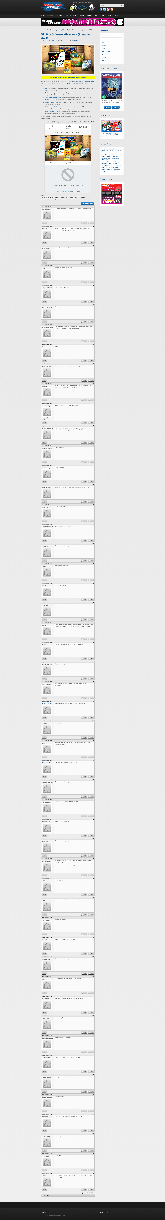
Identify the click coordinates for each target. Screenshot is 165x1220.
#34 (93, 858)
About (96, 15)
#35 (93, 878)
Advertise (68, 15)
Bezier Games (60, 199)
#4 (93, 265)
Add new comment (87, 203)
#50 (93, 1173)
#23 (93, 642)
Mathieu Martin (47, 704)
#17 (93, 524)
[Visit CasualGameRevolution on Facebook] (101, 9)
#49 (93, 1153)
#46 (93, 1094)
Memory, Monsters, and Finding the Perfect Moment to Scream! (111, 162)
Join (103, 61)
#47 (93, 1114)
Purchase (107, 107)
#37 (93, 917)
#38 (93, 937)
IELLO (62, 197)
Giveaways (55, 30)
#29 (93, 760)
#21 (93, 603)
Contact (109, 15)
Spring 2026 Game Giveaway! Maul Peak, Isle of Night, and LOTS (111, 166)
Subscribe (59, 15)
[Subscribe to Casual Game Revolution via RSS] (112, 9)
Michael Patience (47, 763)
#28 (93, 740)
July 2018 (62, 30)
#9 (93, 364)
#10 (93, 383)
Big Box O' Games (54, 197)
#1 (93, 206)
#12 (93, 426)
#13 (93, 445)
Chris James (52, 40)
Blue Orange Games (80, 197)
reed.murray (46, 406)
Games (82, 15)
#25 (93, 681)
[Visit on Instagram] (108, 9)
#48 (93, 1134)
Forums (89, 15)
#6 (93, 305)
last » (92, 1192)
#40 (93, 976)
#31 (93, 799)
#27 (93, 721)
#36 (93, 898)
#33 (93, 839)
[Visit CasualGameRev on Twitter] (104, 9)
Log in (47, 1212)
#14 (93, 465)
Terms (101, 1212)
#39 (93, 957)
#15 (93, 485)
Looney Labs (69, 197)
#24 (93, 662)
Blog (74, 15)
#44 (93, 1055)
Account (117, 15)
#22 (93, 622)
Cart (103, 15)
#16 (93, 504)
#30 (93, 780)
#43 (93, 1035)
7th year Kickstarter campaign (62, 83)
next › (88, 1192)
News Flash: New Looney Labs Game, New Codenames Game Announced (110, 158)
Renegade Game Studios (48, 199)
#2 (93, 226)
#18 (93, 544)
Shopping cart (106, 51)
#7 (93, 324)
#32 (93, 819)
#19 (93, 563)
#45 (93, 1075)
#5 (93, 285)
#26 (93, 701)
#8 (93, 344)
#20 (93, 583)
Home (43, 15)
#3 (93, 246)
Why (92, 122)
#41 (93, 996)
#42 (93, 1016)
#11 (93, 403)
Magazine (50, 15)
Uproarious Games (70, 199)
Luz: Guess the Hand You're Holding (111, 154)
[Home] (54, 6)
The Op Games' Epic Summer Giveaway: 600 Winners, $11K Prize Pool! (111, 135)
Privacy (107, 1212)
